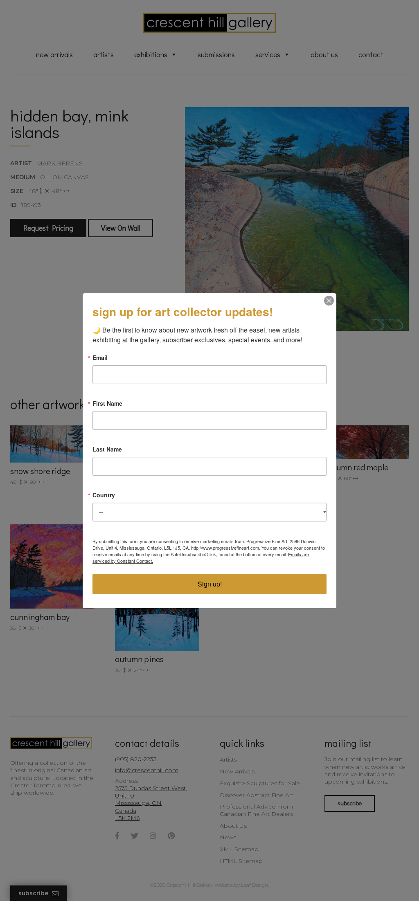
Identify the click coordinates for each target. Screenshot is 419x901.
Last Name (107, 449)
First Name (107, 403)
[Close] (329, 301)
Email (100, 357)
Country (103, 495)
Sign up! (210, 584)
